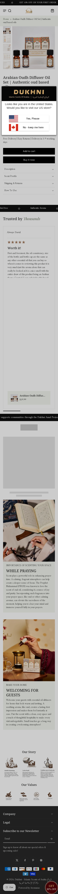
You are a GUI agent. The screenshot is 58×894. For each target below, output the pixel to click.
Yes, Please (32, 118)
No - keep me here (32, 127)
